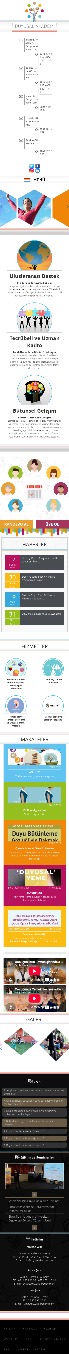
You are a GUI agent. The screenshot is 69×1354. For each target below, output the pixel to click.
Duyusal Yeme (34, 892)
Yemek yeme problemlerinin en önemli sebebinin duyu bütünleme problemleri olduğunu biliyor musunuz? (35, 855)
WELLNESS (34, 772)
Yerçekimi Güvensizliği (34, 934)
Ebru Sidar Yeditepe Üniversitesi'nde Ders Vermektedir (32, 1202)
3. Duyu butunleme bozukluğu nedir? (24, 1138)
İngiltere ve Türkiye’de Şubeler (34, 282)
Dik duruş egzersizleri (34, 814)
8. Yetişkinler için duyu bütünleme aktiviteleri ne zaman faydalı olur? (34, 1092)
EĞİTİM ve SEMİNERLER (52, 1346)
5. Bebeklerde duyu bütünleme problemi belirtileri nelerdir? (31, 1122)
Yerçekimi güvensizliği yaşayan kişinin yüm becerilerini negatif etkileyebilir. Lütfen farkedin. (34, 939)
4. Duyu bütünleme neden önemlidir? (24, 1131)
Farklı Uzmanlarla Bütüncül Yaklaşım (34, 352)
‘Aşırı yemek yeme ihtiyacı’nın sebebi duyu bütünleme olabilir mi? (34, 898)
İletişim (37, 1247)
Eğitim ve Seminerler (37, 1157)
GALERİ (34, 1019)
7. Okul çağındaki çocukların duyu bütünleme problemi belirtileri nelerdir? (33, 1102)
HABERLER (34, 544)
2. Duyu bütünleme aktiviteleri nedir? (24, 1145)
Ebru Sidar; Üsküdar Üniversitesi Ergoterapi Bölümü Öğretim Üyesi (30, 1212)
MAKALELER (34, 739)
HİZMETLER (34, 646)
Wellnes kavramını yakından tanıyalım (34, 776)
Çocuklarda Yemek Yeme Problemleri (34, 848)
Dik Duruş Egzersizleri (34, 810)
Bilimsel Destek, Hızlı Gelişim (34, 417)
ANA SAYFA (9, 1336)
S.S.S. (37, 1082)
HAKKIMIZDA (29, 1336)
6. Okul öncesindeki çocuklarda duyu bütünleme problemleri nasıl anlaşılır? (30, 1112)
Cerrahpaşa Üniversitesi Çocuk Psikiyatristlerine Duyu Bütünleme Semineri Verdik (30, 1224)
